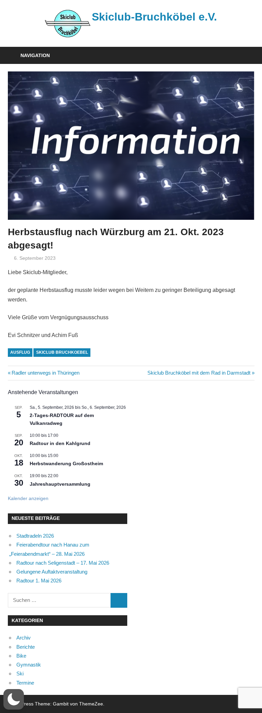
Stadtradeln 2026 (35, 536)
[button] (13, 699)
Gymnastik (28, 665)
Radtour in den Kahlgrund (60, 443)
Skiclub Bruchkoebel (62, 352)
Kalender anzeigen (28, 498)
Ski (20, 673)
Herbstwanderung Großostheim (66, 463)
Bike (21, 656)
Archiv (23, 638)
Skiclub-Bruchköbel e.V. (154, 17)
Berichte (25, 647)
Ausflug (20, 352)
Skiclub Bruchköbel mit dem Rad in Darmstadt (198, 373)
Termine (25, 683)
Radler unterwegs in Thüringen (45, 373)
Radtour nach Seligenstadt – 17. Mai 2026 (62, 563)
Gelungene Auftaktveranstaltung (51, 572)
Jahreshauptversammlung (60, 484)
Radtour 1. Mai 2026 (38, 580)
